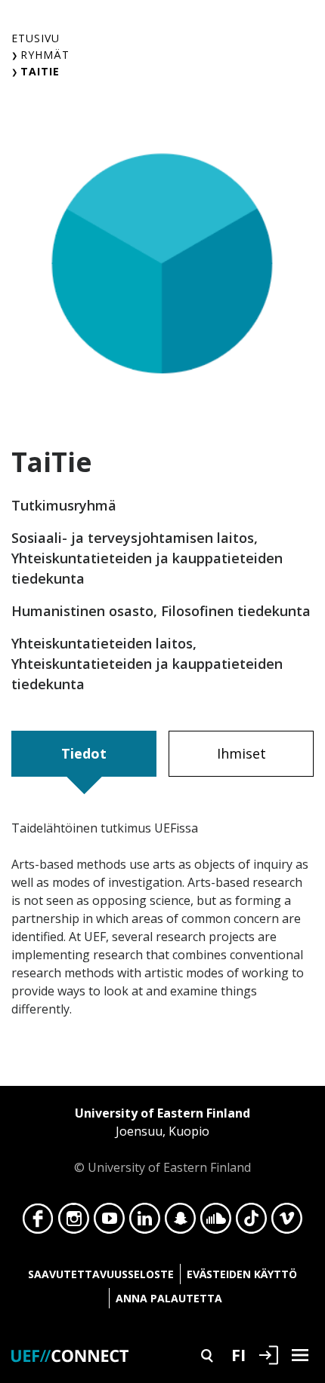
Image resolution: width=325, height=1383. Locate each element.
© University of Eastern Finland (162, 1140)
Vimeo (286, 1222)
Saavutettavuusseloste (101, 1274)
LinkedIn (144, 1222)
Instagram (73, 1222)
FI (238, 1354)
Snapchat (180, 1222)
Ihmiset (241, 753)
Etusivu (35, 38)
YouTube (109, 1222)
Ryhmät (45, 55)
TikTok (251, 1222)
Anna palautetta (169, 1298)
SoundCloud (215, 1222)
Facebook (38, 1222)
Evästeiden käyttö (242, 1274)
